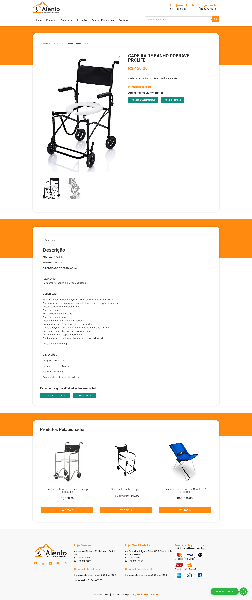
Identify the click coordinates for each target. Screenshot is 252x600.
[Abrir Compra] (71, 20)
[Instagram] (43, 563)
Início (43, 43)
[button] (118, 57)
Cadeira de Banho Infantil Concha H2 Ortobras (185, 490)
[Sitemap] (65, 563)
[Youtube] (58, 563)
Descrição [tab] (50, 240)
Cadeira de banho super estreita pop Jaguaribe (67, 490)
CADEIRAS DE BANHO (56, 43)
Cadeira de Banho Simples (126, 489)
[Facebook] (36, 563)
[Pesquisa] (215, 19)
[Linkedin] (51, 563)
